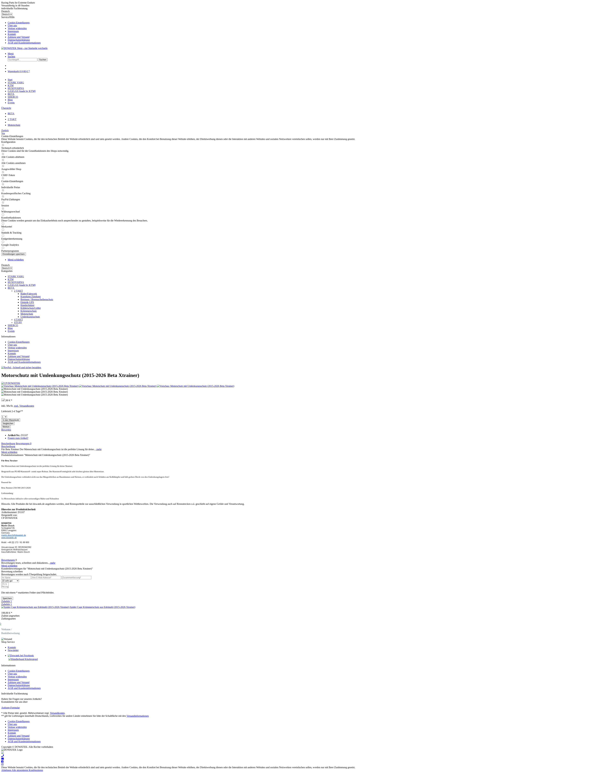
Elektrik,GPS (27, 302)
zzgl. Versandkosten (24, 405)
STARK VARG (16, 276)
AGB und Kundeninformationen (24, 42)
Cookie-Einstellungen (19, 22)
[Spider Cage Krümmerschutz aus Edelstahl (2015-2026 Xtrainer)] (35, 607)
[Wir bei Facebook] (2, 761)
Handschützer (27, 305)
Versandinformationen (137, 716)
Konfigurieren (36, 770)
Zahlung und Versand (18, 37)
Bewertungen (23, 443)
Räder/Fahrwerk (28, 293)
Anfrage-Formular (10, 707)
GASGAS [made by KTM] (21, 285)
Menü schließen (16, 259)
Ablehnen (6, 770)
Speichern (7, 598)
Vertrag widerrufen (17, 28)
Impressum (13, 31)
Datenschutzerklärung (19, 39)
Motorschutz (26, 313)
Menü (11, 53)
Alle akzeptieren (20, 770)
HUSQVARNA (16, 282)
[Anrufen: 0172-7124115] (2, 755)
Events (11, 331)
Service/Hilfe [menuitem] (21, 30)
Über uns (12, 25)
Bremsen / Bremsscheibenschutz (36, 299)
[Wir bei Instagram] (2, 764)
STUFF (18, 322)
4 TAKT (18, 319)
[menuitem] (310, 22)
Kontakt (12, 34)
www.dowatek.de (9, 537)
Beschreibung (8, 443)
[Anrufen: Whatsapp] (2, 753)
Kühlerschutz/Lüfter (30, 308)
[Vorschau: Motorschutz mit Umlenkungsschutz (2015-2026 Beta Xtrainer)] (40, 386)
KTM (10, 279)
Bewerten (6, 429)
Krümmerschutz (28, 311)
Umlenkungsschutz (30, 316)
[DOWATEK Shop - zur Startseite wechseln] (24, 48)
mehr (99, 449)
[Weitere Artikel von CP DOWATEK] (10, 383)
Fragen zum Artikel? (18, 438)
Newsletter (13, 650)
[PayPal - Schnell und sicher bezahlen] (21, 367)
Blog (10, 328)
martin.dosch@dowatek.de (13, 535)
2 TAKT (18, 290)
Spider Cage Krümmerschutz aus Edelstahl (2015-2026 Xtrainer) (102, 607)
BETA (11, 288)
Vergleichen (8, 423)
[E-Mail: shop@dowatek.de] (2, 758)
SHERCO (13, 325)
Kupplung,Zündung (30, 296)
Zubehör (6, 601)
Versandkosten (57, 713)
